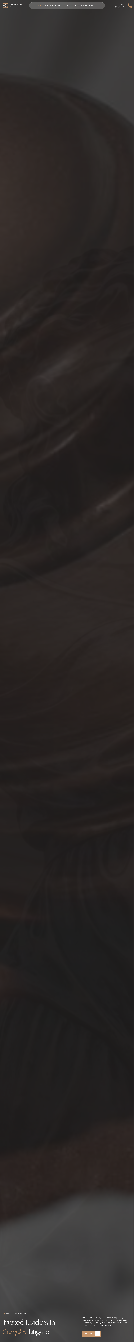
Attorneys (49, 5)
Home (40, 5)
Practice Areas (64, 5)
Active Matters (81, 5)
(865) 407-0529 (120, 7)
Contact (92, 5)
